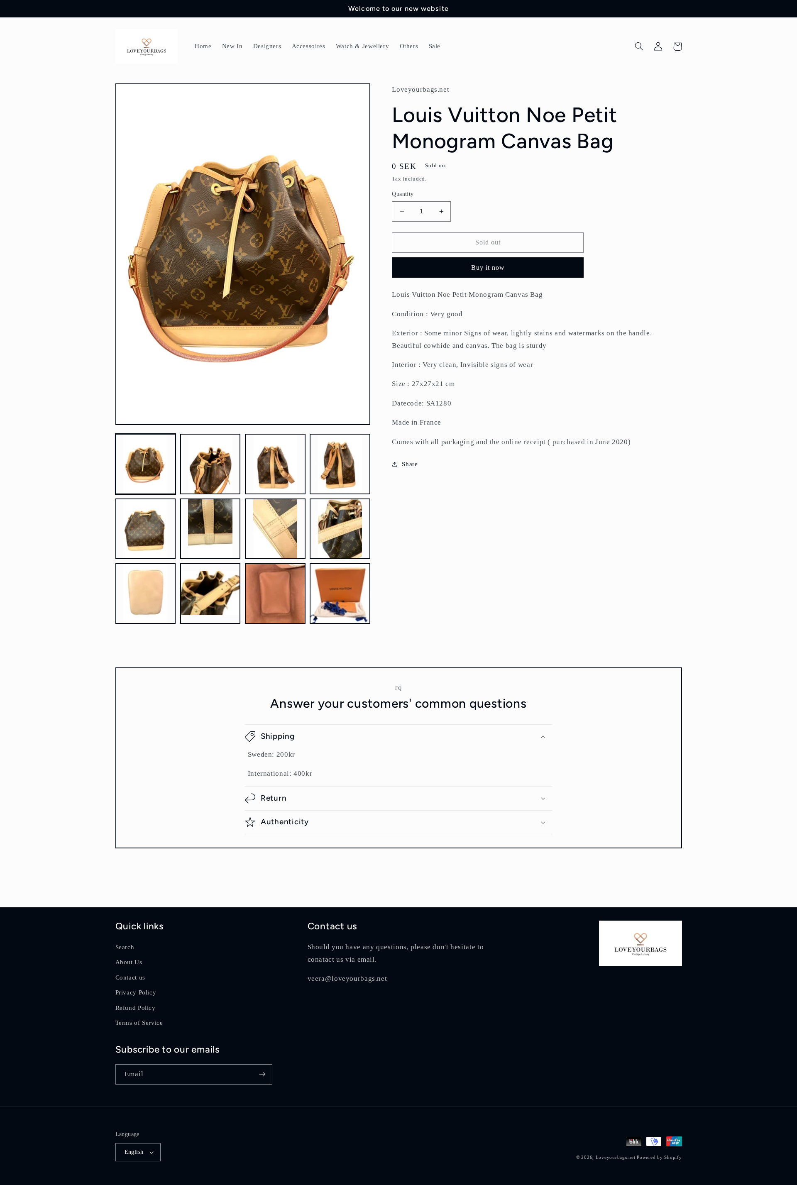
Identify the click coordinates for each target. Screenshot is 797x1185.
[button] (639, 46)
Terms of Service (139, 1022)
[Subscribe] (261, 1074)
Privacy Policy (135, 992)
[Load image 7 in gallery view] (275, 528)
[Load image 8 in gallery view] (340, 528)
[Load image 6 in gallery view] (210, 528)
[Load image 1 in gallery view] (145, 464)
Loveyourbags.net (616, 1157)
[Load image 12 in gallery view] (340, 593)
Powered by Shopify (659, 1157)
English (134, 1152)
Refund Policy (135, 1007)
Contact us (130, 977)
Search (124, 947)
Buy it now (488, 267)
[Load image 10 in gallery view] (210, 593)
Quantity (402, 194)
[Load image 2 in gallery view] (210, 464)
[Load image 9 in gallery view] (145, 593)
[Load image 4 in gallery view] (340, 464)
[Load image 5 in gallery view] (145, 528)
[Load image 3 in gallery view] (275, 464)
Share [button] (410, 464)
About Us (128, 962)
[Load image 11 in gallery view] (275, 593)
